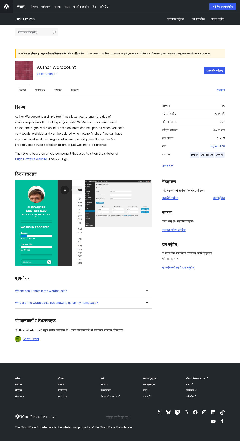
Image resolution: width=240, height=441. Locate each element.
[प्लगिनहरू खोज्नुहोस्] (54, 32)
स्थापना (58, 90)
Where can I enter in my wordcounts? (41, 291)
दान (146, 390)
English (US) (217, 146)
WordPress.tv (110, 396)
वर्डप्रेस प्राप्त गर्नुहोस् (223, 6)
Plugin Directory (25, 18)
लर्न (102, 378)
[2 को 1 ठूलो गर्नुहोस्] (77, 185)
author (194, 154)
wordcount (207, 154)
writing (220, 154)
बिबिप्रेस (191, 390)
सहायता (221, 90)
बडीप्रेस (191, 396)
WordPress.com (197, 378)
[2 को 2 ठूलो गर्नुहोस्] (146, 185)
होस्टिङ (18, 390)
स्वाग (147, 396)
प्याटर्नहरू (62, 396)
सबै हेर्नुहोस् (219, 198)
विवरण (22, 90)
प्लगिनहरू (62, 390)
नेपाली (53, 417)
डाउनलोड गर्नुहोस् (214, 70)
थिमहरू (61, 384)
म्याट (190, 384)
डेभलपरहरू (105, 390)
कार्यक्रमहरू (149, 384)
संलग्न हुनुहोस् (149, 378)
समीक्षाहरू (40, 90)
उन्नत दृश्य (167, 165)
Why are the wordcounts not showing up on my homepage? (56, 303)
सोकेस (61, 378)
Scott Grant (45, 74)
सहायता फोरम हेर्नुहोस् (174, 230)
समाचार (18, 384)
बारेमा (17, 378)
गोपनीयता (19, 396)
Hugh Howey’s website (31, 159)
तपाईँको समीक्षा (170, 198)
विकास (75, 90)
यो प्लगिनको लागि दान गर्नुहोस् (178, 267)
